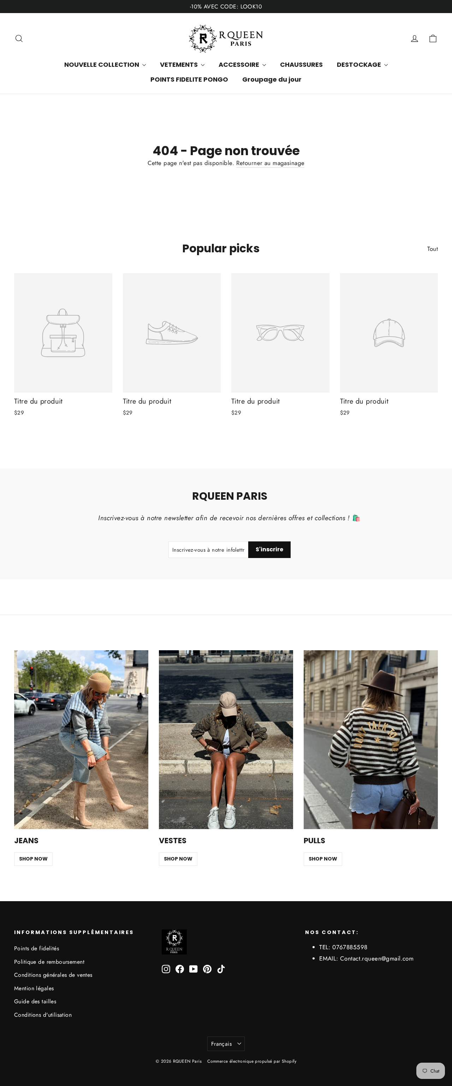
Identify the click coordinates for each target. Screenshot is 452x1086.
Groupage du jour (272, 79)
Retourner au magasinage (270, 163)
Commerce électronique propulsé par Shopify (251, 1061)
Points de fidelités (36, 948)
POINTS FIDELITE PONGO (189, 79)
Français (221, 1044)
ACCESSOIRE (240, 64)
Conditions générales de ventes (53, 975)
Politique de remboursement (49, 962)
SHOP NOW (33, 858)
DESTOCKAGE (359, 64)
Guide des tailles (35, 1001)
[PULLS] (371, 739)
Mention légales (34, 988)
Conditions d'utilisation (43, 1015)
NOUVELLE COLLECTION (102, 64)
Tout (432, 249)
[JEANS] (81, 739)
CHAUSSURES (301, 64)
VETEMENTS (179, 64)
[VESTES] (226, 739)
